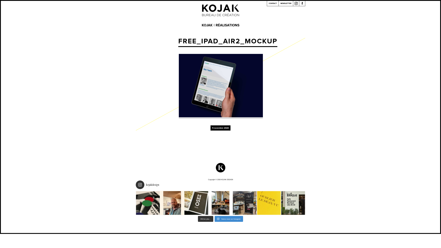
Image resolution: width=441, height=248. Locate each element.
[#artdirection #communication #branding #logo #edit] (148, 203)
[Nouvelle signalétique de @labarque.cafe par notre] (293, 203)
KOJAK (207, 25)
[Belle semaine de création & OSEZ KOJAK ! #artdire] (196, 203)
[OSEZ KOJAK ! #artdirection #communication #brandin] (220, 203)
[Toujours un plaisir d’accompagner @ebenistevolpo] (245, 203)
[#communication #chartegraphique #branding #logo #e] (172, 203)
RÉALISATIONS (227, 25)
